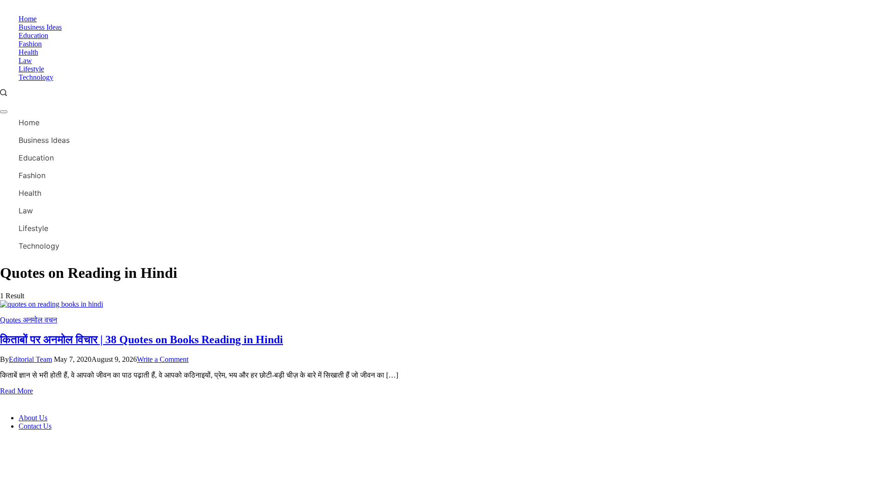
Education (33, 35)
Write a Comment (162, 359)
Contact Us (35, 426)
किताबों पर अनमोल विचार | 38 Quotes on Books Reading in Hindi (141, 340)
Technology (36, 77)
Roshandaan (76, 401)
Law (25, 60)
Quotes (11, 320)
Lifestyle (31, 69)
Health (28, 52)
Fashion (30, 44)
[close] (3, 111)
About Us (33, 418)
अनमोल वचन (40, 320)
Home (28, 19)
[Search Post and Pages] (3, 92)
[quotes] (51, 304)
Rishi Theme (158, 401)
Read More (16, 391)
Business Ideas (40, 27)
